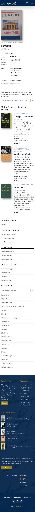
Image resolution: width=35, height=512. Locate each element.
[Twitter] (13, 501)
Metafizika (19, 187)
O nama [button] (4, 403)
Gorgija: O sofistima (23, 116)
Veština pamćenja (22, 154)
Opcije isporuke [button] (6, 467)
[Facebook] (17, 501)
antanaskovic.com (19, 506)
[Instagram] (21, 501)
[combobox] (15, 100)
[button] (32, 3)
